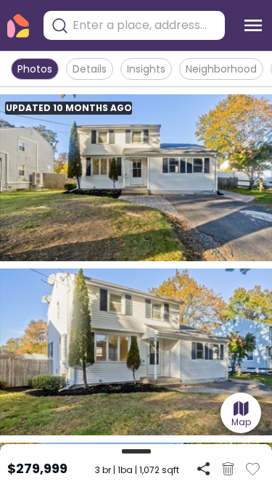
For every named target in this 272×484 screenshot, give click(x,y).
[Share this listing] (203, 468)
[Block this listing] (228, 468)
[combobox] (145, 25)
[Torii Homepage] (18, 26)
